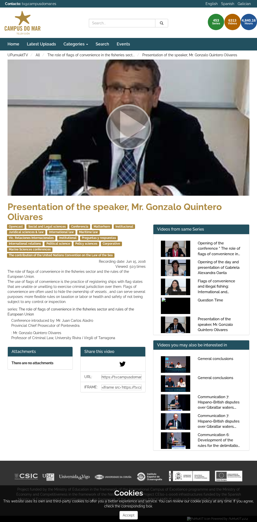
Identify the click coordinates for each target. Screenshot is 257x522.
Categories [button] (74, 44)
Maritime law (88, 232)
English (212, 4)
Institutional (68, 238)
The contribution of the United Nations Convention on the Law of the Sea (61, 255)
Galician (244, 4)
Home (13, 44)
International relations (25, 243)
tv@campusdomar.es (39, 4)
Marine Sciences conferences (30, 249)
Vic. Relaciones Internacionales (31, 238)
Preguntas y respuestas (99, 238)
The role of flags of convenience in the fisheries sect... (91, 55)
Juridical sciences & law (26, 232)
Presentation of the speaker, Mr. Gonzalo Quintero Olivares (189, 55)
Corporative (111, 243)
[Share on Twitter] (122, 365)
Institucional (124, 226)
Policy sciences (86, 243)
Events (123, 44)
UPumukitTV (18, 55)
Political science (58, 243)
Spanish (227, 4)
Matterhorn (102, 226)
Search (102, 44)
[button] (113, 352)
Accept (129, 515)
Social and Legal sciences (47, 226)
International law (61, 232)
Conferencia (79, 226)
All (38, 55)
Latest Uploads (41, 44)
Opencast (16, 226)
